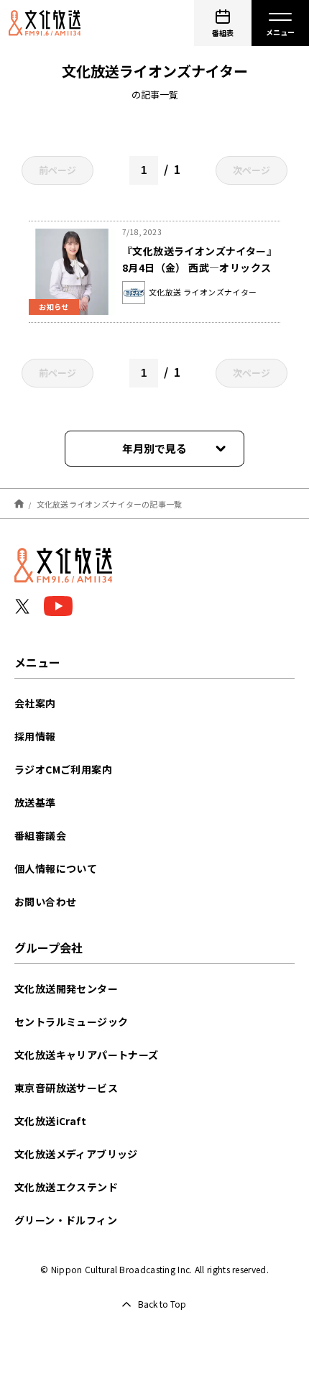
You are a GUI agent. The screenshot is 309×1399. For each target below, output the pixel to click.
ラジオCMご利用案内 (63, 769)
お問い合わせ (45, 901)
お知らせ (54, 306)
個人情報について (55, 868)
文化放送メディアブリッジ (76, 1154)
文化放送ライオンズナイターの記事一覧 (110, 503)
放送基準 (35, 802)
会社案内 (35, 703)
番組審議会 (40, 835)
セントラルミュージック (71, 1021)
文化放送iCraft (50, 1121)
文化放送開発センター (66, 988)
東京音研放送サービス (66, 1088)
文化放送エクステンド (66, 1187)
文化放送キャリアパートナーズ (86, 1054)
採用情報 (35, 736)
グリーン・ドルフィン (65, 1220)
